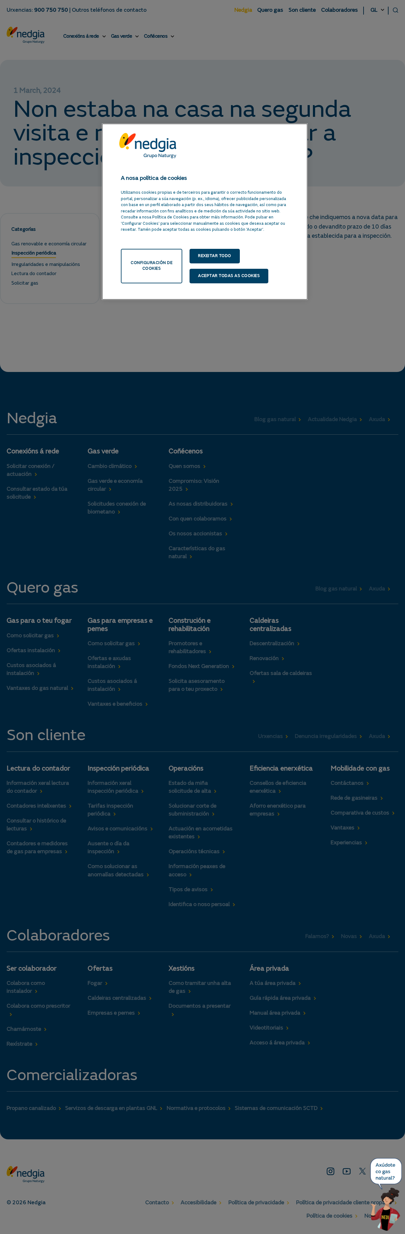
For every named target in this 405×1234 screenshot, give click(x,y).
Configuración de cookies (151, 266)
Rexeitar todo (214, 256)
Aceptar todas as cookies (229, 276)
